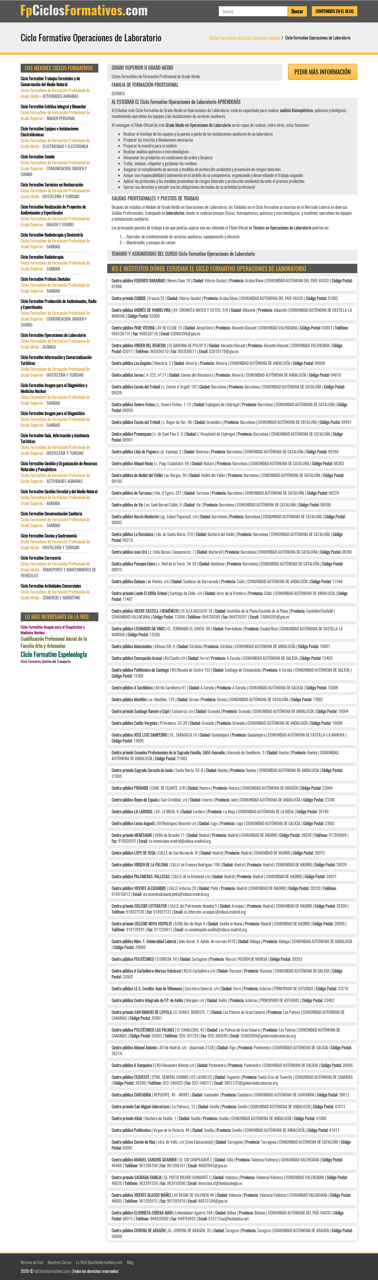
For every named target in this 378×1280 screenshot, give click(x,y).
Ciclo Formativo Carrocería (41, 558)
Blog (130, 1262)
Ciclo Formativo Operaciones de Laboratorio (53, 335)
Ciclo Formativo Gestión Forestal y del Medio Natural (59, 491)
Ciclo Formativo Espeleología (54, 654)
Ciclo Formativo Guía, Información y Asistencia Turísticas (55, 438)
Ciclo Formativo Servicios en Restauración (52, 185)
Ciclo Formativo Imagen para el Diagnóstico (53, 413)
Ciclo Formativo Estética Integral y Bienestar (53, 106)
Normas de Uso (32, 1262)
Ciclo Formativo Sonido (38, 157)
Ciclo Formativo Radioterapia (42, 257)
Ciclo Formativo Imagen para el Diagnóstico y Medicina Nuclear (54, 388)
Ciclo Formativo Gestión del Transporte (46, 661)
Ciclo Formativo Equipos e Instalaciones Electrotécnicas (50, 131)
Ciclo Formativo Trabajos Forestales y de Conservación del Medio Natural (50, 81)
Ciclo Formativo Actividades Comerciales (51, 586)
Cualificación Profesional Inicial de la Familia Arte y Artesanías (54, 642)
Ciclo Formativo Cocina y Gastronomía (49, 536)
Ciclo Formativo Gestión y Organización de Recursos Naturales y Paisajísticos (59, 466)
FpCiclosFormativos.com (52, 1271)
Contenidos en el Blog (334, 11)
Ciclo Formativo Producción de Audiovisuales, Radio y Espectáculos (59, 304)
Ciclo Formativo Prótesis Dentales (45, 279)
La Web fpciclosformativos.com (99, 1262)
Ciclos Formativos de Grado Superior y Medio (244, 37)
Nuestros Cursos (59, 1262)
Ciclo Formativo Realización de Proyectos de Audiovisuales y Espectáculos (53, 210)
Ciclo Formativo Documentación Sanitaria (51, 514)
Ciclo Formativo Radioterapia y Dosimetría (52, 235)
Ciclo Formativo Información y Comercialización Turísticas (56, 360)
